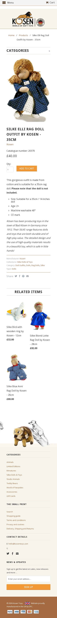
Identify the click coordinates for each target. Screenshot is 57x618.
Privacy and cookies (15, 524)
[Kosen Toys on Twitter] (8, 553)
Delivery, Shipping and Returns (20, 528)
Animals (10, 462)
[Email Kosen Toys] (17, 553)
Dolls (28, 265)
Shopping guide (13, 516)
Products (23, 35)
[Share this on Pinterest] (22, 276)
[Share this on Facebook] (19, 276)
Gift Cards (11, 496)
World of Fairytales (15, 487)
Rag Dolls (35, 265)
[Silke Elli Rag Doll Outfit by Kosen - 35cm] (28, 90)
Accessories (12, 491)
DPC (30, 606)
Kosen (10, 144)
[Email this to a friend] (27, 276)
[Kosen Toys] (28, 19)
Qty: (9, 164)
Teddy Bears (12, 483)
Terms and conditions (16, 520)
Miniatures (11, 470)
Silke (42, 265)
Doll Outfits (20, 265)
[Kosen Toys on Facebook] (12, 553)
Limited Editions (13, 466)
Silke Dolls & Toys (25, 262)
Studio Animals (13, 479)
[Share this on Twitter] (15, 276)
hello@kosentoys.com (18, 543)
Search (10, 511)
